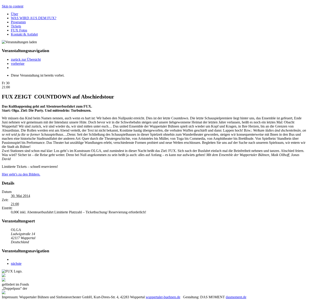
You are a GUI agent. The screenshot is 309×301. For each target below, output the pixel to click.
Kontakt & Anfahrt (24, 34)
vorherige (17, 63)
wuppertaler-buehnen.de (163, 297)
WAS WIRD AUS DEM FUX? (33, 18)
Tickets (16, 26)
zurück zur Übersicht (26, 59)
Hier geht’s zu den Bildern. (21, 174)
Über (14, 14)
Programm (18, 22)
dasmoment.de (236, 297)
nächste (16, 263)
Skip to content (12, 6)
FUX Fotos (19, 30)
